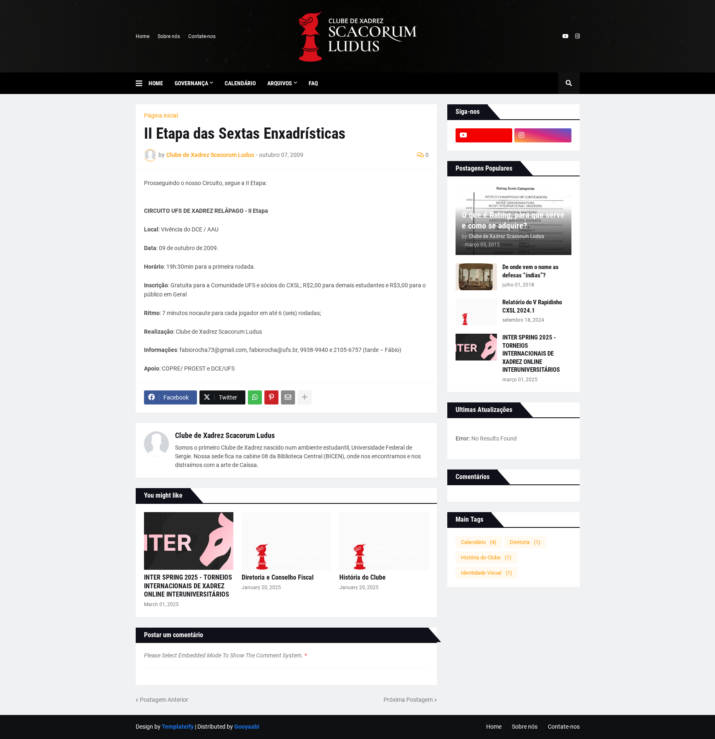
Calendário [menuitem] (240, 83)
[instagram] (577, 36)
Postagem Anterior (164, 699)
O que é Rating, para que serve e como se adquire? (513, 220)
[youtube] (565, 36)
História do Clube (362, 577)
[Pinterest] (271, 397)
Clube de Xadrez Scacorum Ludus (225, 435)
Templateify (178, 726)
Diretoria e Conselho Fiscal (278, 577)
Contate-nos (202, 36)
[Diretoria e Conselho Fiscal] (286, 541)
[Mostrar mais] (305, 397)
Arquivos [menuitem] (279, 83)
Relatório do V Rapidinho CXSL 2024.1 (532, 306)
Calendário (479, 542)
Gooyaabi (246, 726)
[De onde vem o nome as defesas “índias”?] (476, 276)
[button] (142, 83)
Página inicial (161, 115)
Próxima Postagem (408, 699)
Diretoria (525, 542)
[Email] (288, 397)
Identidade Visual (486, 573)
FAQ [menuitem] (313, 83)
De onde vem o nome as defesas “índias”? (530, 271)
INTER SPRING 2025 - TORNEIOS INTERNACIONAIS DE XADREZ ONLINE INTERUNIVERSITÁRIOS (188, 586)
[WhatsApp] (255, 397)
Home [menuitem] (156, 83)
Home (142, 36)
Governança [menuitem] (191, 83)
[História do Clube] (384, 541)
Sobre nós (169, 36)
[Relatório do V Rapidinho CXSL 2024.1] (476, 311)
